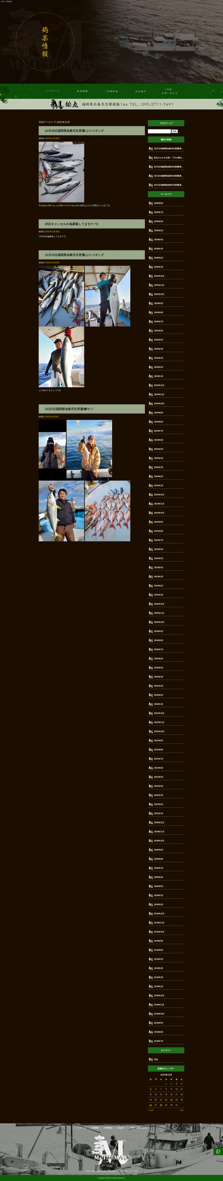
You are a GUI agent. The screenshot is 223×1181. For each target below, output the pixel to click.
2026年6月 (158, 221)
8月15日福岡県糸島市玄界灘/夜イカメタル (169, 185)
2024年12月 (159, 385)
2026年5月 (158, 230)
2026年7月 (158, 212)
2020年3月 (158, 895)
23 (171, 1100)
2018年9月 (158, 1023)
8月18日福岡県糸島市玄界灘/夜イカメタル (169, 167)
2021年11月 (159, 722)
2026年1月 (158, 267)
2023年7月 (158, 540)
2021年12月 (159, 713)
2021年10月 (159, 731)
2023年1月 (158, 595)
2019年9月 (158, 941)
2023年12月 (159, 495)
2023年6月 (158, 549)
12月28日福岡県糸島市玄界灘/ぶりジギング (74, 130)
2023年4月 (158, 567)
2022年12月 (159, 604)
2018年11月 (159, 1005)
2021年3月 (158, 795)
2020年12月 (159, 822)
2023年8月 (158, 531)
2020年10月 (159, 841)
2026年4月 (158, 239)
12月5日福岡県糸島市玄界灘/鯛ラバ (69, 409)
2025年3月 (158, 358)
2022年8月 (158, 640)
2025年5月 (158, 340)
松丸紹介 (140, 91)
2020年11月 (159, 831)
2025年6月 (158, 331)
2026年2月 (158, 258)
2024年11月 (159, 394)
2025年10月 (159, 294)
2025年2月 (158, 367)
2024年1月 (158, 485)
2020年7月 (158, 868)
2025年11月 (159, 285)
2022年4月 (158, 677)
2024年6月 (158, 440)
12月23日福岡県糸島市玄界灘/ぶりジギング (74, 255)
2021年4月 (158, 786)
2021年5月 (158, 777)
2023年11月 (159, 504)
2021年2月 (158, 804)
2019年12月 (159, 913)
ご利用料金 (111, 91)
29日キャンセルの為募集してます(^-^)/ (71, 224)
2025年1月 (158, 376)
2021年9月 (158, 740)
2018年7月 (158, 1041)
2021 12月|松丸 (6, 1)
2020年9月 (158, 850)
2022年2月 (158, 695)
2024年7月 (158, 431)
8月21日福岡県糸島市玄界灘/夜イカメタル (169, 148)
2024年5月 (158, 449)
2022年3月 (158, 686)
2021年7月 (158, 759)
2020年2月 (158, 904)
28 (161, 1105)
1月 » (182, 1110)
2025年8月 (158, 312)
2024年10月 (159, 403)
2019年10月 (159, 932)
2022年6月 (158, 658)
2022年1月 (158, 704)
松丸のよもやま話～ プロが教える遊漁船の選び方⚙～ (169, 158)
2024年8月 (158, 422)
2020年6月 (158, 877)
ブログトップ (166, 123)
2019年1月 (158, 986)
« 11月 (151, 1110)
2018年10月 (159, 1014)
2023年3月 (158, 576)
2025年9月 (158, 303)
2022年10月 (159, 622)
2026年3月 (158, 249)
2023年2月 (158, 586)
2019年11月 (159, 923)
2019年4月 (158, 968)
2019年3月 (158, 977)
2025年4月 (158, 349)
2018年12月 (159, 995)
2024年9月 (158, 413)
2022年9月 (158, 631)
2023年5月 (158, 558)
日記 (156, 1059)
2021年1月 (158, 813)
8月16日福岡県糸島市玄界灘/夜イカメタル (169, 176)
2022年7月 (158, 649)
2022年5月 (158, 668)
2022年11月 (159, 613)
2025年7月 (158, 321)
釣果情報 (82, 91)
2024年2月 (158, 476)
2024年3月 (158, 467)
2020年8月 (158, 859)
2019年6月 (158, 950)
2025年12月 (159, 276)
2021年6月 (158, 768)
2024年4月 (158, 458)
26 (151, 1105)
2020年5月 (158, 886)
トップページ (53, 91)
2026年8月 (158, 203)
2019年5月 (158, 959)
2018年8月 (158, 1032)
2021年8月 (158, 750)
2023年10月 (159, 513)
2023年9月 (158, 522)
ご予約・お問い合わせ (169, 91)
